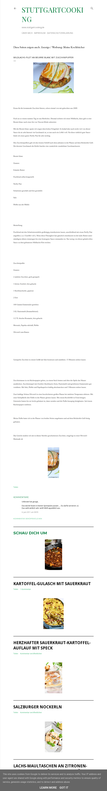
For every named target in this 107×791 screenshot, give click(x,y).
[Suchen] (92, 7)
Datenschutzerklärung (60, 33)
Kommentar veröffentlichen (27, 519)
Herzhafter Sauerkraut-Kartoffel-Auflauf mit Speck (52, 645)
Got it (63, 787)
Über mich (27, 33)
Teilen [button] (15, 487)
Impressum (39, 33)
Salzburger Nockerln (37, 706)
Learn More (48, 787)
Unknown (25, 501)
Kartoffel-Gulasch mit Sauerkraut (52, 583)
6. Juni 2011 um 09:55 (30, 512)
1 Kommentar (25, 589)
